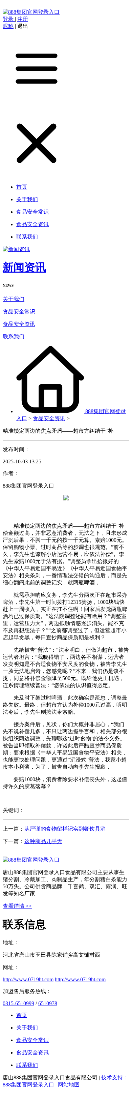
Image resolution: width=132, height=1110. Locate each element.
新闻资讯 (24, 267)
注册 (22, 19)
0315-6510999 (18, 1003)
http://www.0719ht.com (28, 979)
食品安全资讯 (19, 324)
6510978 (47, 1003)
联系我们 (13, 336)
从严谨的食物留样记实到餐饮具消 (65, 829)
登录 (9, 19)
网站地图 (69, 1084)
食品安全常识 (19, 311)
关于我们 (13, 299)
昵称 (8, 26)
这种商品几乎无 (43, 841)
